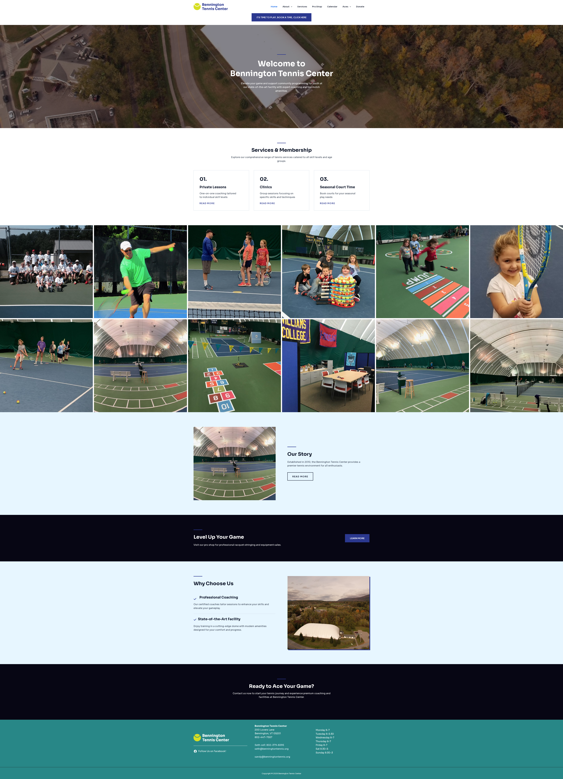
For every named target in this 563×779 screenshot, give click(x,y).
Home (274, 6)
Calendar (332, 6)
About (286, 6)
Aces (345, 6)
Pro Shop (317, 6)
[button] (290, 6)
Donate (360, 6)
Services (302, 6)
